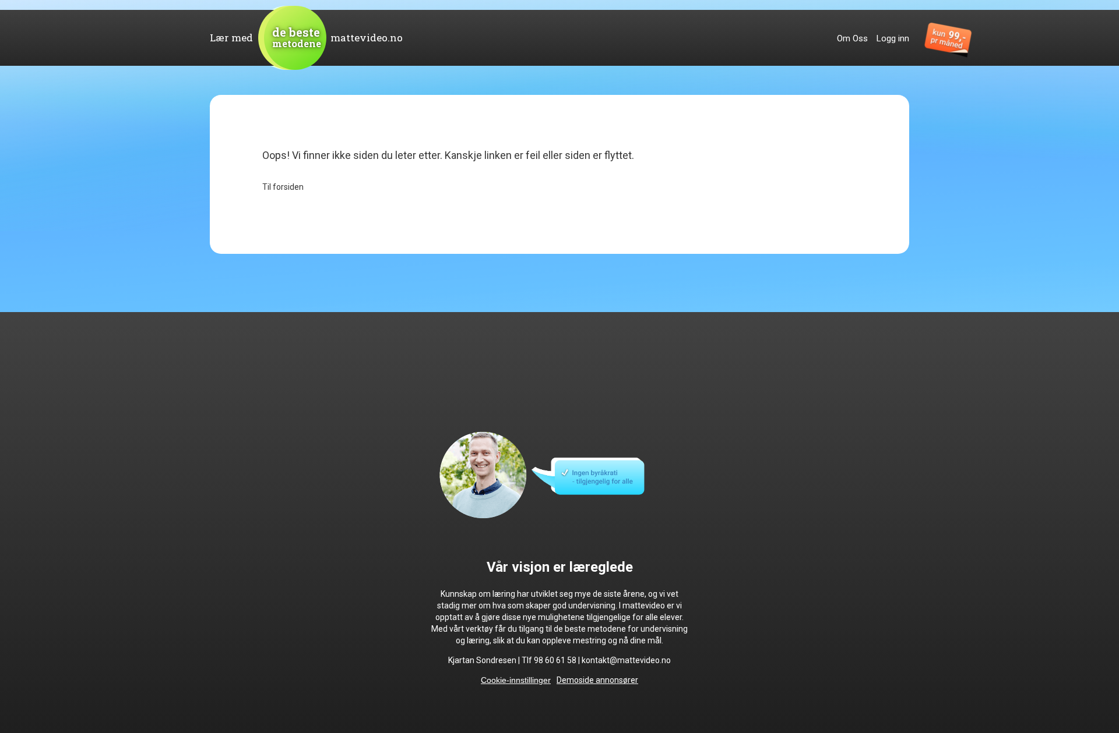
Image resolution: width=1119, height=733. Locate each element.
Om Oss (852, 38)
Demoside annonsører (597, 680)
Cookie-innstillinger (516, 680)
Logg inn (893, 38)
